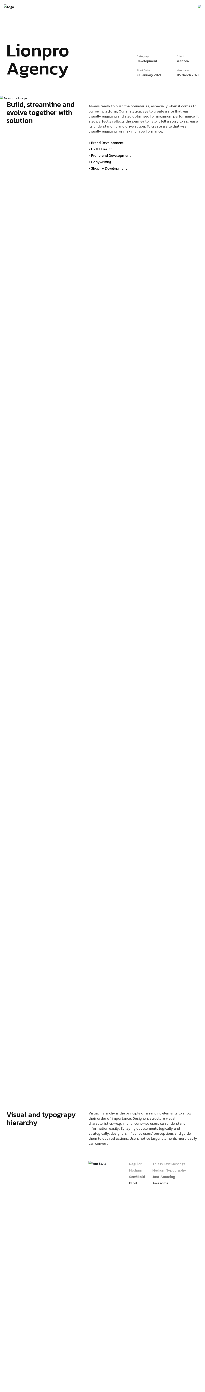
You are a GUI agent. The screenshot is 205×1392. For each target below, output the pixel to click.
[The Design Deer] (9, 6)
